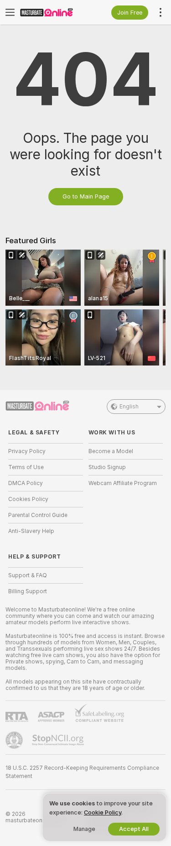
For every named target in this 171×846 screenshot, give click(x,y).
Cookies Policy (28, 499)
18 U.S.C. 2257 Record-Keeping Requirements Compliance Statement (82, 772)
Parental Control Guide (37, 515)
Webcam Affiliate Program (122, 483)
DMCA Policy (25, 483)
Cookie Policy (102, 812)
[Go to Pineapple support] (15, 740)
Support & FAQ (27, 575)
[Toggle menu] (10, 12)
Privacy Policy (27, 451)
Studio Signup (107, 467)
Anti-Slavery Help (31, 531)
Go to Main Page (85, 196)
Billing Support (27, 591)
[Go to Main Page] (53, 12)
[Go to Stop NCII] (59, 740)
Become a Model (110, 451)
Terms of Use (26, 467)
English (129, 406)
